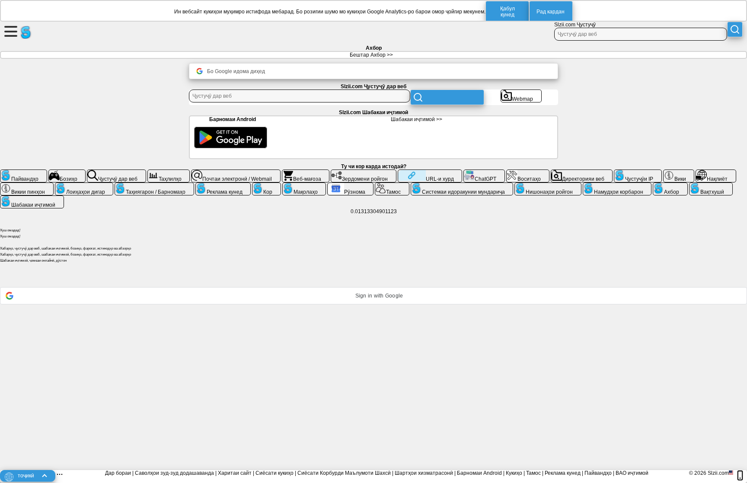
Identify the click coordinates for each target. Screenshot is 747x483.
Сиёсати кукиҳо (274, 473)
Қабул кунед (507, 12)
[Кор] (266, 186)
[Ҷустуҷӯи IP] (638, 173)
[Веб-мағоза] (306, 173)
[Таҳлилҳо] (168, 173)
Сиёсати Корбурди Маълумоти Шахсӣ (344, 473)
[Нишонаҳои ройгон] (547, 186)
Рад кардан (550, 12)
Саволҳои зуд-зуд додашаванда (174, 473)
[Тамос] (392, 186)
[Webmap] (521, 93)
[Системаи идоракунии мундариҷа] (462, 186)
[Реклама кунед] (223, 186)
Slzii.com (718, 473)
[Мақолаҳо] (304, 186)
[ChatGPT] (484, 173)
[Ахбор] (670, 186)
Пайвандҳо (598, 473)
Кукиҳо (514, 473)
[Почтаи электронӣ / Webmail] (236, 173)
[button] (373, 295)
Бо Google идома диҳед (236, 71)
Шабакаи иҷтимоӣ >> (416, 119)
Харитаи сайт (235, 473)
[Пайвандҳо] (23, 173)
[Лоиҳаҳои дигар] (84, 186)
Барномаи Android (479, 473)
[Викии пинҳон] (27, 186)
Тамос (533, 473)
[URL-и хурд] (430, 173)
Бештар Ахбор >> (371, 55)
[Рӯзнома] (350, 186)
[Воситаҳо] (527, 173)
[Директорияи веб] (582, 173)
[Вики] (679, 173)
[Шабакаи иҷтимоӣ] (32, 199)
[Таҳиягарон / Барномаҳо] (154, 186)
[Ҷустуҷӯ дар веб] (116, 173)
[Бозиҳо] (67, 173)
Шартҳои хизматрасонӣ (424, 473)
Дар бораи (118, 473)
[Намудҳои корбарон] (617, 186)
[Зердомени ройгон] (363, 173)
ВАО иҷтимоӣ (632, 473)
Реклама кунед (563, 473)
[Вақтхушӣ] (711, 186)
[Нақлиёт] (716, 173)
